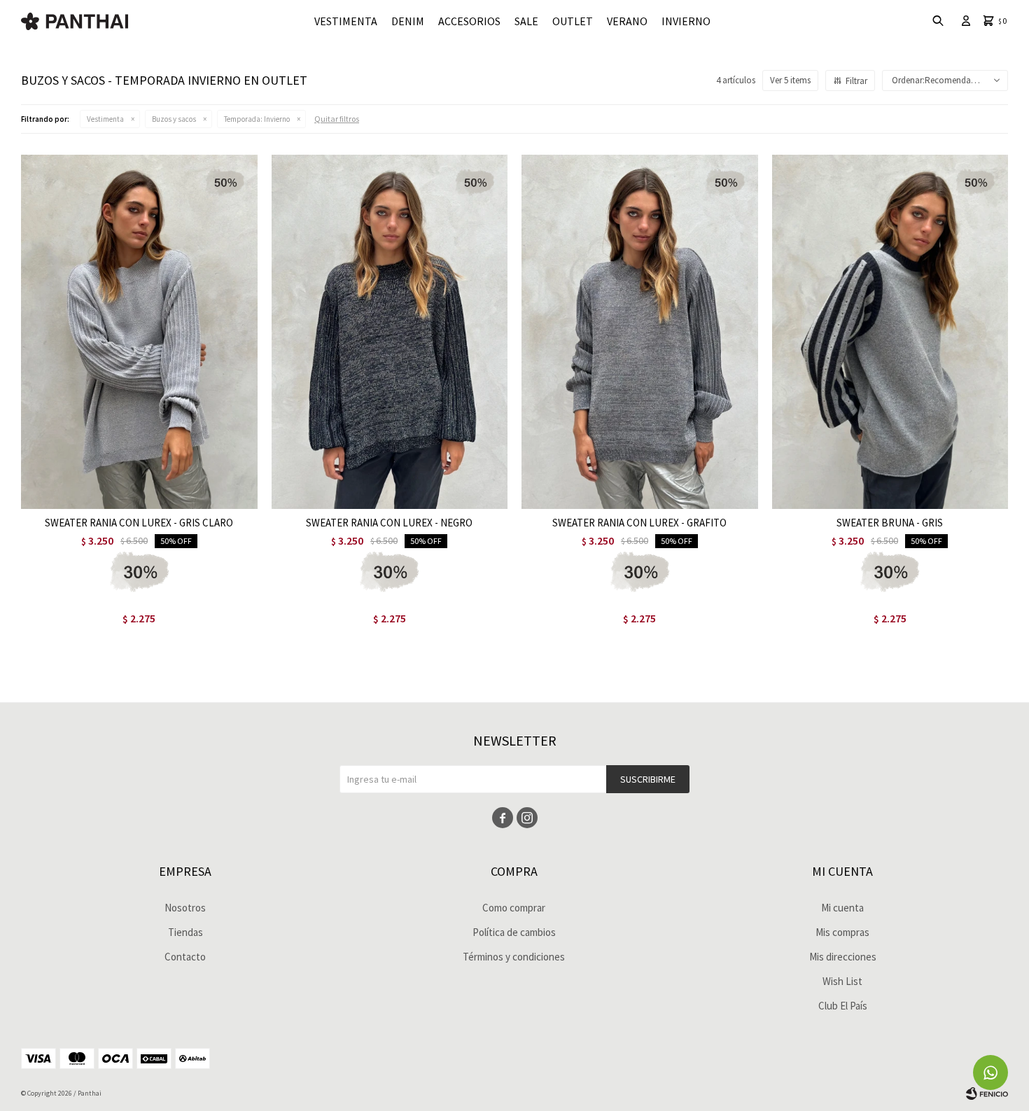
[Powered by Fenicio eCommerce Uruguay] (987, 1093)
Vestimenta (345, 21)
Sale (526, 21)
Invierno (686, 21)
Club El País (842, 1005)
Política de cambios (514, 932)
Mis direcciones (842, 956)
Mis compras (842, 932)
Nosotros (185, 907)
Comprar (182, 495)
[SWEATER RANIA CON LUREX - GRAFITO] (640, 332)
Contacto (185, 956)
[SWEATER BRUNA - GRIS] (890, 332)
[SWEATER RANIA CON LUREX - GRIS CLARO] (139, 332)
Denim (407, 21)
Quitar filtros (336, 118)
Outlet (572, 21)
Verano (627, 21)
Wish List (842, 981)
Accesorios (469, 21)
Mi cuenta (842, 907)
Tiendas (185, 932)
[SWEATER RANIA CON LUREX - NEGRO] (390, 332)
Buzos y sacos (174, 119)
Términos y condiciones (514, 956)
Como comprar (513, 907)
